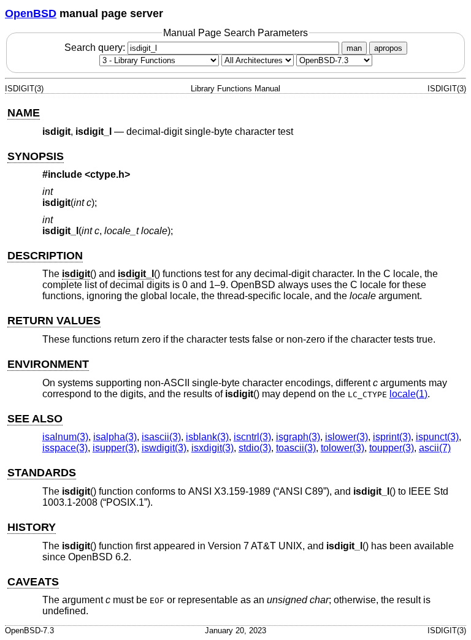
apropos (388, 48)
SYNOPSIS (35, 156)
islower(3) (346, 437)
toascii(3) (296, 448)
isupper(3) (115, 448)
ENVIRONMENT (48, 364)
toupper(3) (391, 448)
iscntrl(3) (252, 437)
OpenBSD (30, 13)
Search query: (96, 47)
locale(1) (408, 394)
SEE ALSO (35, 419)
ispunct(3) (437, 437)
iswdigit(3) (164, 448)
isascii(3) (161, 437)
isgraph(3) (298, 437)
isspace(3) (65, 448)
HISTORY (31, 527)
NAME (23, 113)
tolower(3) (342, 448)
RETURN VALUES (54, 320)
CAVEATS (33, 582)
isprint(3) (392, 437)
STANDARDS (41, 473)
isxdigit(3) (212, 448)
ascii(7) (435, 448)
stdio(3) (255, 448)
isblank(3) (207, 437)
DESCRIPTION (45, 256)
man (354, 48)
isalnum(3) (65, 437)
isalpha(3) (115, 437)
